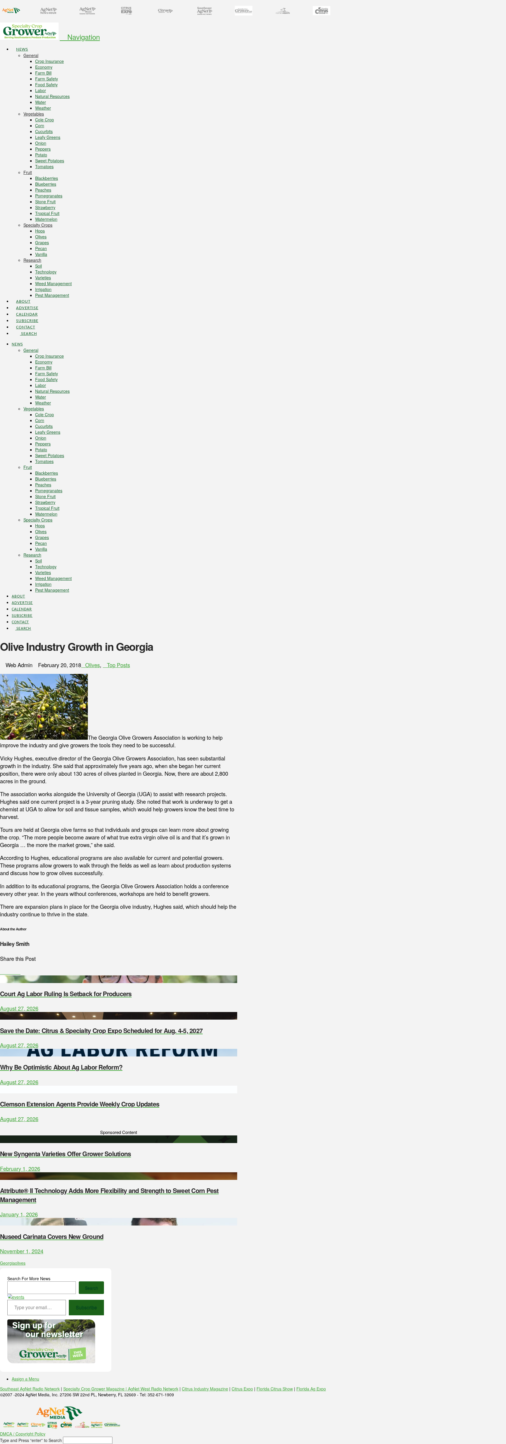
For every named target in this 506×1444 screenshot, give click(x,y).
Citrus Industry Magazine (205, 1389)
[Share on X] (6, 971)
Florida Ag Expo (311, 1389)
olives (20, 1263)
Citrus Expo (242, 1389)
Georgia (7, 1263)
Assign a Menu (25, 1379)
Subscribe (86, 1307)
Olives (92, 665)
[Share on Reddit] (18, 971)
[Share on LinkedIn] (10, 971)
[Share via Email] (22, 971)
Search (91, 1288)
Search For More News (28, 1278)
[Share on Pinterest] (14, 971)
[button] (80, 37)
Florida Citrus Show (275, 1389)
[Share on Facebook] (2, 971)
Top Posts (118, 665)
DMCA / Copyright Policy (22, 1434)
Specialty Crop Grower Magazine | (95, 1389)
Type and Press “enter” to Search (31, 1440)
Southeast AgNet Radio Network (30, 1389)
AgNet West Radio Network (153, 1389)
